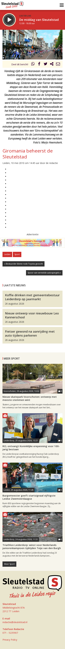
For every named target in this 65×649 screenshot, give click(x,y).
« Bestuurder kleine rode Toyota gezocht (23, 263)
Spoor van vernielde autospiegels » (44, 272)
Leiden (7, 254)
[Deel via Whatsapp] (33, 64)
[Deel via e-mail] (58, 64)
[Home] (12, 4)
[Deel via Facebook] (39, 64)
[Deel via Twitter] (45, 64)
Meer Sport (9, 564)
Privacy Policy (9, 639)
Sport (17, 254)
